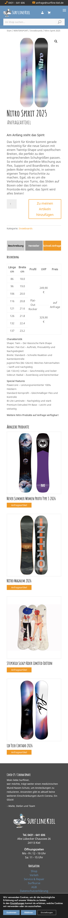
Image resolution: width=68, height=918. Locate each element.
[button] (56, 41)
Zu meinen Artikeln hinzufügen (44, 209)
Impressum (34, 895)
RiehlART (56, 912)
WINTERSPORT (21, 30)
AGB (34, 887)
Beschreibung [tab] (16, 245)
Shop (34, 871)
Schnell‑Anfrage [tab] (52, 245)
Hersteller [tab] (33, 245)
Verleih (34, 875)
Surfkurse (34, 883)
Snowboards (36, 30)
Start (9, 30)
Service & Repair (34, 879)
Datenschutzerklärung (34, 891)
